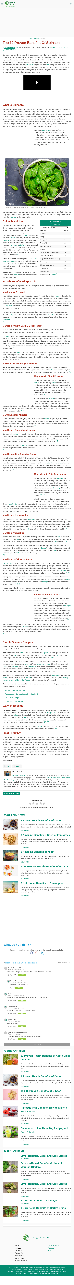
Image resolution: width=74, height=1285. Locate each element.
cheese (27, 664)
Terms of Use (19, 1253)
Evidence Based (9, 49)
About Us (18, 1248)
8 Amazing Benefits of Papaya (39, 1200)
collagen (43, 548)
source (27, 235)
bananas (13, 217)
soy (56, 655)
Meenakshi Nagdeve (11, 47)
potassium (29, 65)
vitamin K (6, 240)
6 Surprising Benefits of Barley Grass (43, 1208)
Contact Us (18, 1250)
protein (16, 275)
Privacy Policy (19, 1255)
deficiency (56, 488)
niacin (12, 238)
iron (47, 65)
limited (15, 715)
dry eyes (9, 306)
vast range (46, 130)
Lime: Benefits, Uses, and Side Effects (44, 1155)
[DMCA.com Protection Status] (7, 760)
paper (8, 336)
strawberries (55, 675)
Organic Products (53, 1245)
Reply (22, 974)
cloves (5, 666)
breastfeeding (13, 504)
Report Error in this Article (11, 793)
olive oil (22, 653)
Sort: (59, 962)
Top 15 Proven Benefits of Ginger (41, 1091)
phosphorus (51, 713)
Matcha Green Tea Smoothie (15, 690)
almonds (6, 678)
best (25, 717)
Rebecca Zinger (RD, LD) (59, 47)
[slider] (37, 803)
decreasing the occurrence (52, 463)
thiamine (13, 245)
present (46, 419)
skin (58, 537)
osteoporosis (15, 439)
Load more (37, 1044)
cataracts (51, 314)
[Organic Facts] (10, 4)
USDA (54, 274)
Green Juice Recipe (12, 698)
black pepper (31, 666)
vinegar (28, 678)
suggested (60, 478)
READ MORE (25, 830)
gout (27, 529)
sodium (36, 383)
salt (15, 655)
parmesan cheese (43, 664)
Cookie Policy (19, 1258)
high (50, 370)
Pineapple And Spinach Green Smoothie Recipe (22, 694)
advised (39, 726)
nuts (52, 658)
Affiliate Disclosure (21, 1260)
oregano (15, 666)
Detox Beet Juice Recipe (14, 702)
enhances (23, 445)
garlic (46, 653)
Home (17, 1245)
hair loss (18, 553)
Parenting (51, 1248)
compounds (32, 519)
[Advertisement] (37, 919)
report (57, 296)
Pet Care (50, 1250)
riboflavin (22, 245)
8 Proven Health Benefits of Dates (41, 1076)
